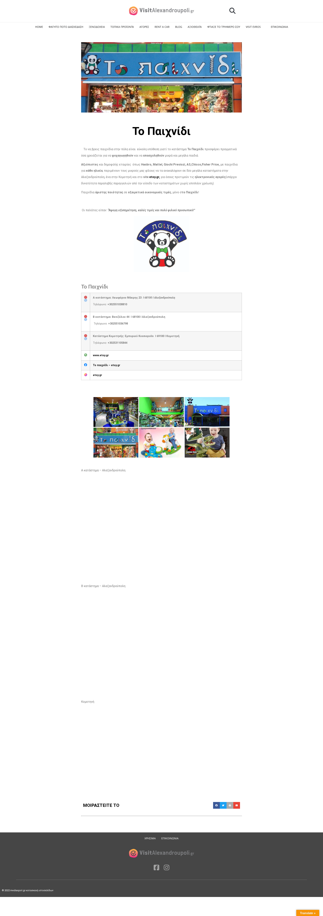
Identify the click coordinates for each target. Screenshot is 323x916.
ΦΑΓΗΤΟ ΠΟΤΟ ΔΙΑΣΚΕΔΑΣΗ (66, 27)
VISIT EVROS (253, 27)
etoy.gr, (154, 177)
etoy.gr (97, 375)
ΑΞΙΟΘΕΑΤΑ (195, 27)
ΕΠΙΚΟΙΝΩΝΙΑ (279, 27)
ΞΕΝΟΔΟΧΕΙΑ (97, 27)
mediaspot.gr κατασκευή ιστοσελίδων (32, 890)
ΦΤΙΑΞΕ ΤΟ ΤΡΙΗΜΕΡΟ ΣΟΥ (223, 27)
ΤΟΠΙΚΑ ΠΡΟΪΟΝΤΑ (122, 27)
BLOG (178, 27)
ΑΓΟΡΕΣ (144, 27)
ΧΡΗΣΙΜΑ (150, 838)
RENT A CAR (162, 27)
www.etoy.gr (101, 355)
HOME (39, 27)
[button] (232, 11)
